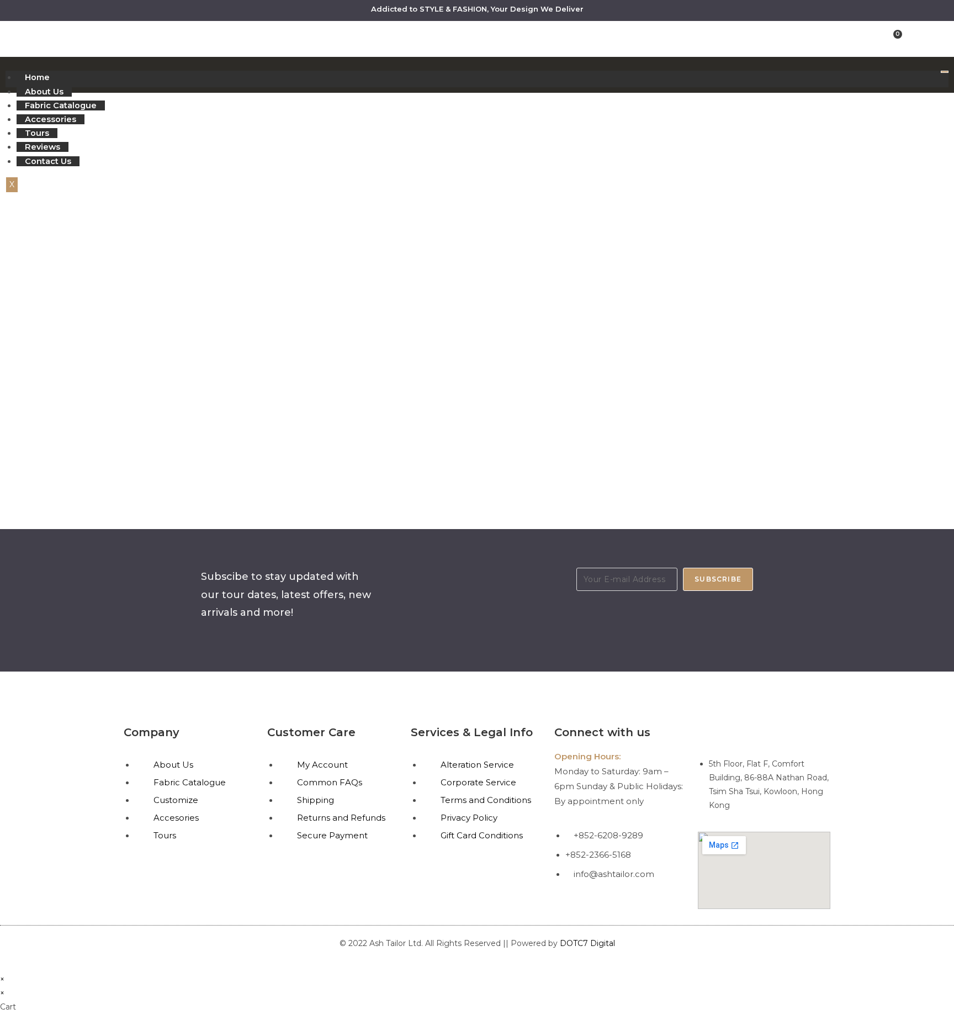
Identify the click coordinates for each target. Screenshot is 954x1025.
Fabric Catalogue (61, 105)
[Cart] (895, 38)
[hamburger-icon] (944, 72)
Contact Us (48, 161)
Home (37, 77)
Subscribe (718, 579)
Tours (37, 133)
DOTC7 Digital (587, 943)
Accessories (50, 119)
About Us (44, 92)
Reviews (42, 147)
